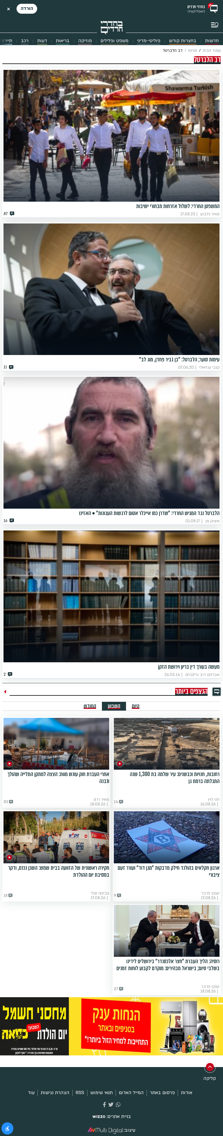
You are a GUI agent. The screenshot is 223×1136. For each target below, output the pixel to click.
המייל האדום (131, 1092)
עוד (31, 1092)
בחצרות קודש (182, 41)
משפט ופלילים (114, 41)
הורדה (27, 8)
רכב (24, 41)
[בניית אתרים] (98, 1116)
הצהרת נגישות (55, 1092)
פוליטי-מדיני (148, 41)
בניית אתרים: (119, 1117)
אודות (186, 1092)
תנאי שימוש (101, 1092)
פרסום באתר (162, 1092)
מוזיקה (85, 41)
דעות (42, 41)
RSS (79, 1092)
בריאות (62, 41)
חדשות (212, 41)
